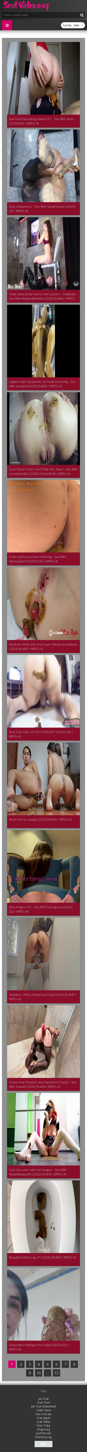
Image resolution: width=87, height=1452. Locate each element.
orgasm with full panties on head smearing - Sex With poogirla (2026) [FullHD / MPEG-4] (42, 384)
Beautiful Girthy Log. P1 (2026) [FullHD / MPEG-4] (42, 1257)
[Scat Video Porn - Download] (26, 6)
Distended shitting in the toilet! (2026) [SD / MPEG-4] (39, 1347)
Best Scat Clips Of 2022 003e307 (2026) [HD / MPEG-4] (41, 734)
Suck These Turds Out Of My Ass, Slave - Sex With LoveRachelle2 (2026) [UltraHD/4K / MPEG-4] (43, 471)
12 (56, 1372)
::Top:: (43, 1391)
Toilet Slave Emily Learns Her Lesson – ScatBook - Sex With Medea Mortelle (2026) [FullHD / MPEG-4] (43, 296)
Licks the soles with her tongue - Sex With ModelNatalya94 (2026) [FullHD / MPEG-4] (38, 1172)
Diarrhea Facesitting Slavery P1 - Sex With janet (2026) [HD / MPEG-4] (41, 121)
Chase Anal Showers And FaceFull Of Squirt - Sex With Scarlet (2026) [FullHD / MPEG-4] (42, 1084)
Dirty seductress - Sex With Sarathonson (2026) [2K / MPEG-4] (42, 208)
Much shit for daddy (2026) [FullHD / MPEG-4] (40, 819)
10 (39, 1372)
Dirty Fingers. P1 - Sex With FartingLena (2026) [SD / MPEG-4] (40, 909)
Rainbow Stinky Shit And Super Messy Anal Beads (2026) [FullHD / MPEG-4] (43, 646)
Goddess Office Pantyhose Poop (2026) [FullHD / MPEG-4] (42, 997)
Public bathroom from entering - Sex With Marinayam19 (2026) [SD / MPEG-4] (37, 559)
